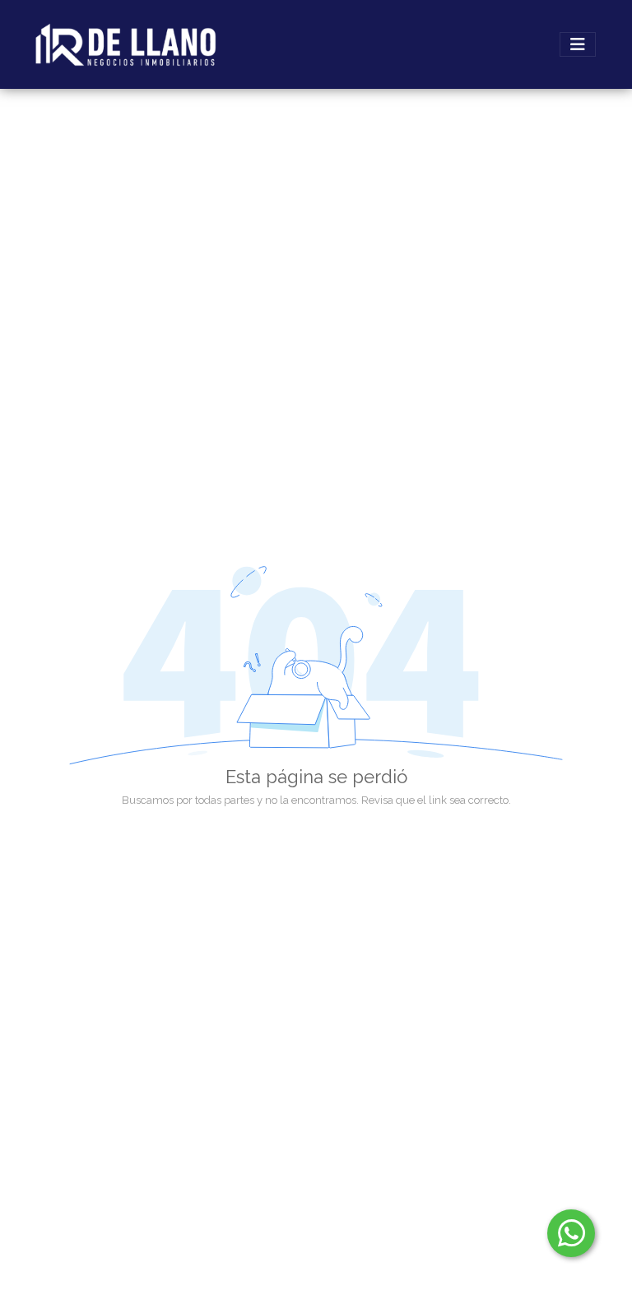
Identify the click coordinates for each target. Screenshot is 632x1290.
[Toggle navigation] (578, 44)
